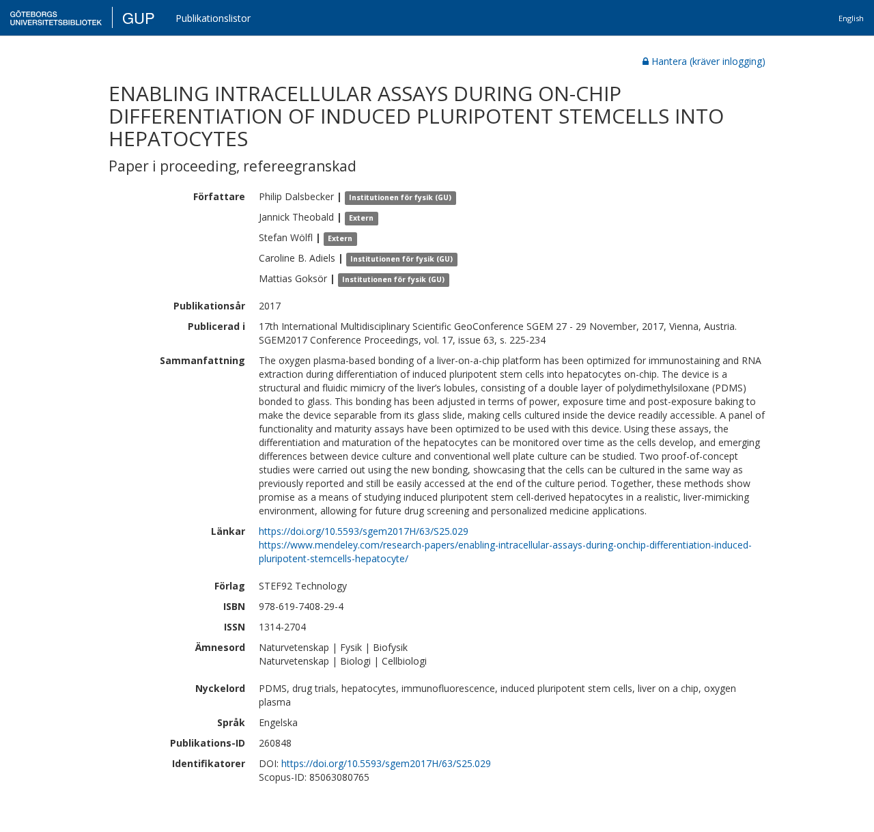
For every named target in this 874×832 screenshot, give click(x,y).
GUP (138, 17)
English (851, 18)
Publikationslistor (213, 18)
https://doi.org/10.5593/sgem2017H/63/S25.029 (363, 531)
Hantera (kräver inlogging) (708, 61)
